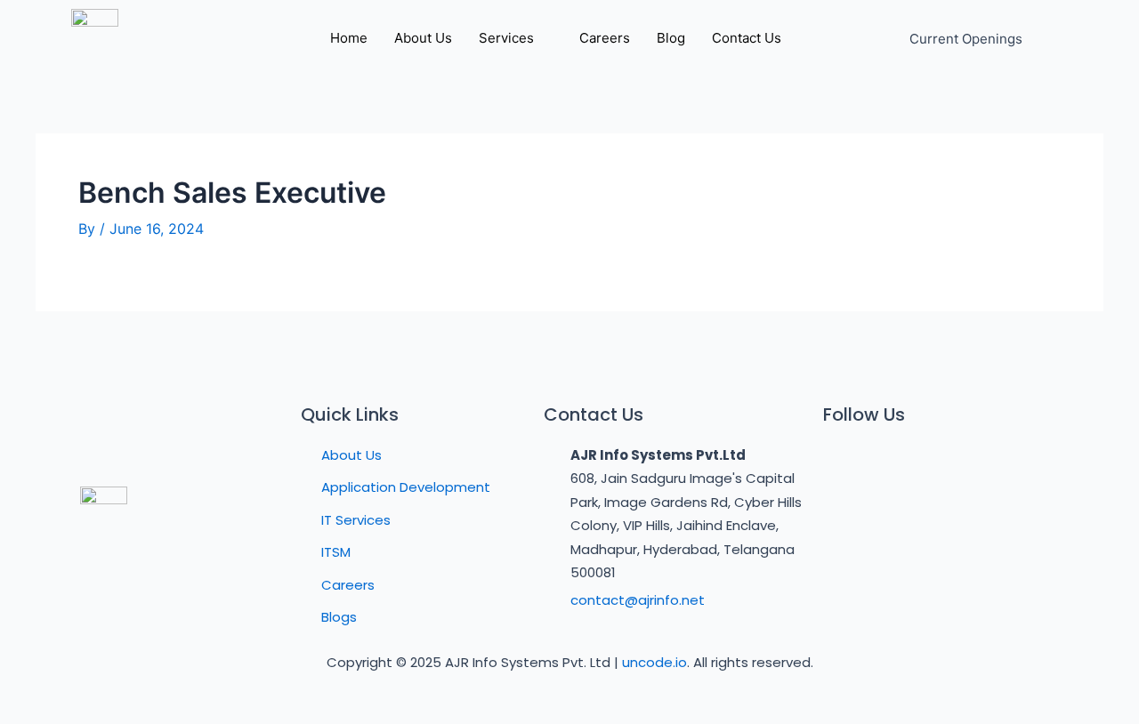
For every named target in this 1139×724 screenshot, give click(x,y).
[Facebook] (841, 461)
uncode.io (654, 662)
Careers (604, 37)
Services (506, 37)
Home (349, 37)
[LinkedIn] (921, 461)
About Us (423, 37)
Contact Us (746, 37)
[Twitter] (881, 461)
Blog (671, 37)
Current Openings (965, 38)
